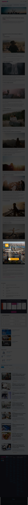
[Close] (24, 242)
